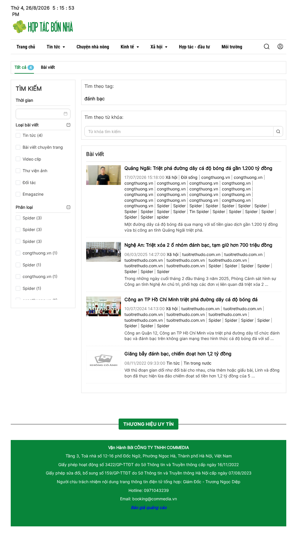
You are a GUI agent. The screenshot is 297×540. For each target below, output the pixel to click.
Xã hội (171, 177)
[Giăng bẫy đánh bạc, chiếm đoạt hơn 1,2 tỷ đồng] (103, 360)
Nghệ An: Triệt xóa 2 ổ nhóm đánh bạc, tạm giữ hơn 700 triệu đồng (198, 245)
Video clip (32, 159)
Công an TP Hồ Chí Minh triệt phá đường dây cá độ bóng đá (191, 299)
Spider (163, 205)
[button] (257, 47)
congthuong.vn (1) (40, 252)
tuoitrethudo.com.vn (201, 254)
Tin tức (173, 363)
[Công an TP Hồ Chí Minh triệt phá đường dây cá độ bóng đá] (103, 305)
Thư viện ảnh (35, 170)
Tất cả (23, 67)
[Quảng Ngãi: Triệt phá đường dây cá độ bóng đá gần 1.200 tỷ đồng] (103, 174)
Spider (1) (32, 264)
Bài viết (48, 67)
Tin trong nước (197, 363)
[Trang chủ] (43, 25)
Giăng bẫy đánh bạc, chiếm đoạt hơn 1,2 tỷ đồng (177, 354)
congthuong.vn (215, 177)
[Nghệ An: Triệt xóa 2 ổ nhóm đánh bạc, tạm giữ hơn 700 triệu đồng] (103, 251)
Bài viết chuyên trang (43, 147)
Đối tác (29, 182)
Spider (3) (32, 217)
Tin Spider (199, 211)
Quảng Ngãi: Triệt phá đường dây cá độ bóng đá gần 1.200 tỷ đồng (198, 168)
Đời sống (189, 177)
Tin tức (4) (33, 135)
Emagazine (33, 194)
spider (163, 216)
